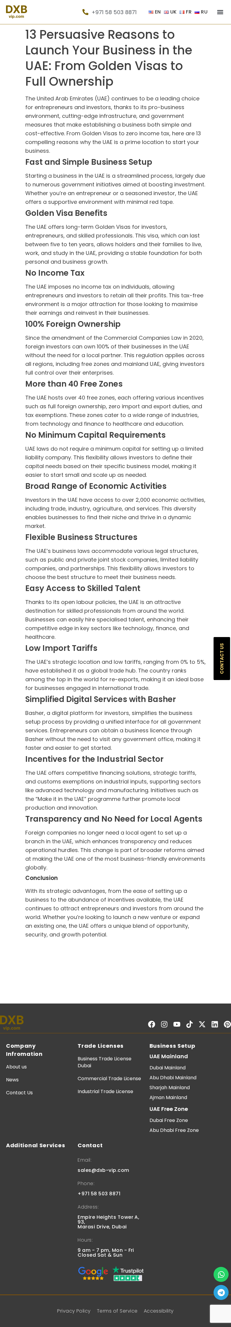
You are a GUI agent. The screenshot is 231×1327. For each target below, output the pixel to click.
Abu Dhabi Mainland (172, 1077)
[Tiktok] (189, 1024)
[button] (220, 12)
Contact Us (19, 1092)
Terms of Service (117, 1310)
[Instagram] (164, 1024)
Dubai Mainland (167, 1067)
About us (16, 1066)
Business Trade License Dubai (104, 1062)
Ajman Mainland (168, 1097)
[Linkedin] (214, 1024)
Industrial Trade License (105, 1091)
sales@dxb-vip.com (103, 1170)
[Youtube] (176, 1024)
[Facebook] (151, 1024)
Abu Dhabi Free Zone (174, 1130)
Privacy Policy (74, 1310)
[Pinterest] (227, 1024)
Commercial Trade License (109, 1078)
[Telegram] (221, 1292)
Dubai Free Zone (168, 1120)
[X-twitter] (202, 1024)
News (12, 1079)
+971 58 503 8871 (99, 1193)
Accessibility (159, 1310)
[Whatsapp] (221, 1274)
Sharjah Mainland (169, 1087)
